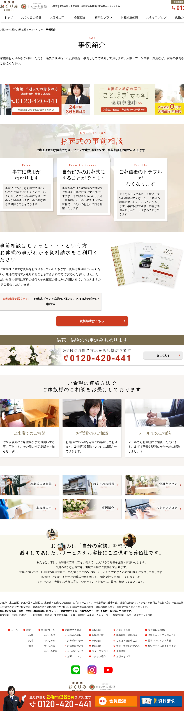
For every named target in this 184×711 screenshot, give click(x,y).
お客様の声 (57, 17)
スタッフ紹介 (99, 656)
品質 (30, 635)
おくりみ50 (49, 640)
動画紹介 (96, 645)
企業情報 (121, 651)
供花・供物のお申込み (128, 645)
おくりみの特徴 (31, 17)
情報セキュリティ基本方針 (162, 635)
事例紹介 (96, 640)
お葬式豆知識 (129, 17)
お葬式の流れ (74, 635)
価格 (30, 645)
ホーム (14, 630)
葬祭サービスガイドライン (162, 645)
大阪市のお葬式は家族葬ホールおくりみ (21, 29)
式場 (30, 640)
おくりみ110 (50, 651)
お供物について (75, 645)
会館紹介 (80, 17)
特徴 (28, 630)
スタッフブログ (156, 17)
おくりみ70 (49, 645)
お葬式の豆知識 (73, 630)
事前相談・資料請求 (126, 635)
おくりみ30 (49, 635)
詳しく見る (163, 355)
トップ (8, 17)
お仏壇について (75, 651)
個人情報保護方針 (157, 630)
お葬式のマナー (75, 640)
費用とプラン (103, 17)
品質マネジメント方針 (159, 640)
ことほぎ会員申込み (126, 640)
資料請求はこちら (92, 321)
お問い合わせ (123, 630)
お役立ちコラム (124, 656)
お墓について (74, 656)
